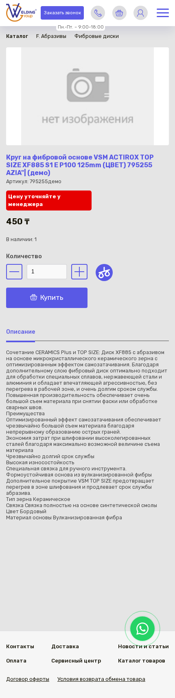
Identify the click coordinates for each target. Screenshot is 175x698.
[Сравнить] (104, 272)
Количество (24, 256)
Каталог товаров (141, 661)
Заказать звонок (62, 13)
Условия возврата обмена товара (101, 679)
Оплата (16, 661)
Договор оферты (27, 679)
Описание (20, 331)
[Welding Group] (21, 13)
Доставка (65, 646)
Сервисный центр (76, 661)
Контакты (20, 646)
